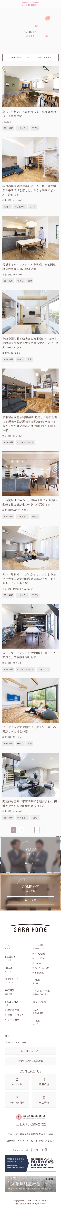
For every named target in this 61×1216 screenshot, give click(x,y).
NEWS (9, 969)
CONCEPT (11, 980)
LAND (36, 981)
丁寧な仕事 (13, 1019)
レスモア (40, 958)
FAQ (38, 1011)
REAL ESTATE (41, 992)
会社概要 (30, 1061)
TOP (7, 947)
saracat (39, 972)
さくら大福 (39, 1002)
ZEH (7, 1036)
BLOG (36, 1022)
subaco (39, 963)
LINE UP (39, 947)
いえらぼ (40, 953)
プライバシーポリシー (15, 1042)
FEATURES (11, 1003)
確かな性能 (13, 1010)
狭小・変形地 (42, 967)
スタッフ (31, 1050)
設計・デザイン (15, 1015)
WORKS (9, 992)
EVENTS (10, 958)
